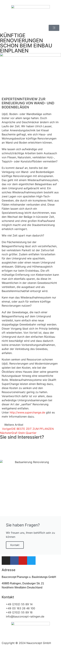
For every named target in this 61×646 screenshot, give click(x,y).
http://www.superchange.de (27, 412)
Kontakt (14, 545)
